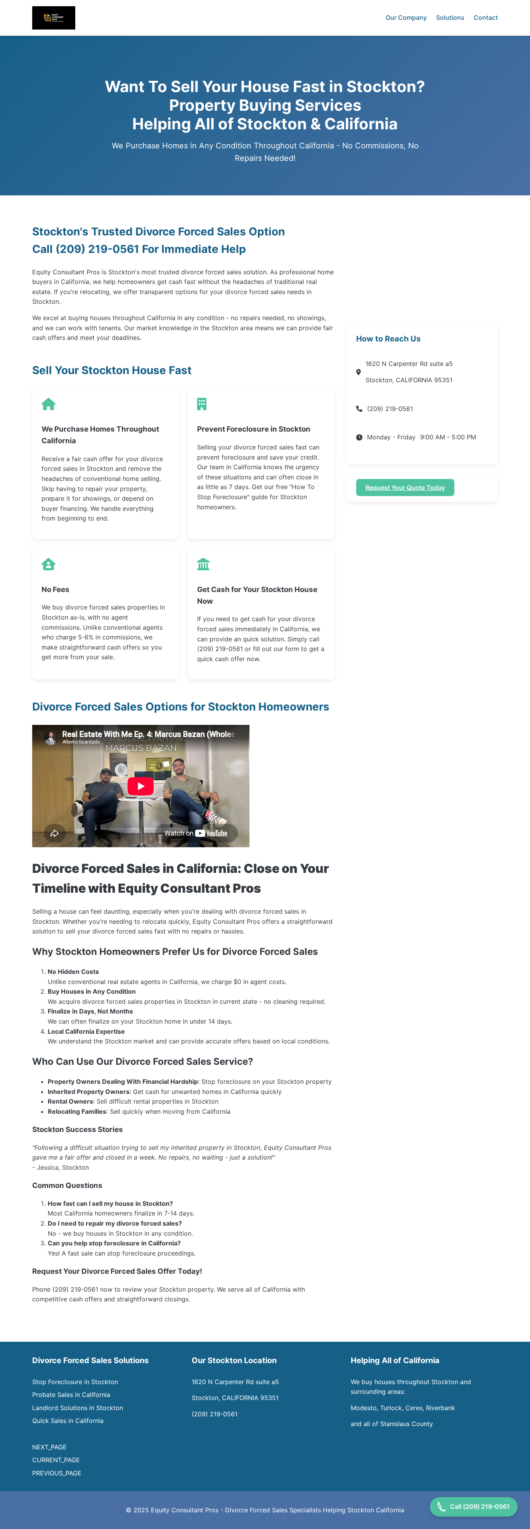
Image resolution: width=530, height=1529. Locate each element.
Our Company (406, 17)
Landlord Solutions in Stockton (77, 1408)
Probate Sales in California (71, 1394)
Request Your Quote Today (405, 487)
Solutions (450, 17)
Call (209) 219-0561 (480, 1506)
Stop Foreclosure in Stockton (75, 1382)
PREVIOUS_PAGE (56, 1473)
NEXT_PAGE (50, 1447)
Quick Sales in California (68, 1421)
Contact (486, 17)
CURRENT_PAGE (56, 1460)
